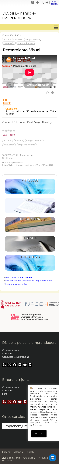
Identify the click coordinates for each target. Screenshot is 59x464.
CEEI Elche (11, 108)
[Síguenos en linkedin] (30, 365)
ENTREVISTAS (30, 218)
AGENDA (30, 238)
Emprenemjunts (16, 380)
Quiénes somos (10, 350)
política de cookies (47, 412)
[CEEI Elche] (7, 106)
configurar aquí (39, 423)
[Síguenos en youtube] (25, 365)
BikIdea (18, 39)
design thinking (33, 39)
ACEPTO (39, 434)
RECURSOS (15, 35)
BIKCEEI (7, 39)
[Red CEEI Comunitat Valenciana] (29, 319)
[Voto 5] (14, 130)
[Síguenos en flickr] (20, 365)
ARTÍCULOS (30, 180)
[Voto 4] (11, 130)
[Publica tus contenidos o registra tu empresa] (37, 2)
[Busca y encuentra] (42, 2)
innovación (8, 43)
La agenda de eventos (16, 284)
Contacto (7, 353)
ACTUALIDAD (30, 257)
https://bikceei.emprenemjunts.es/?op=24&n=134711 (27, 165)
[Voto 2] (6, 130)
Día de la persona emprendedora (19, 15)
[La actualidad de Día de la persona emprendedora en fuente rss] (4, 365)
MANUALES (30, 199)
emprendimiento (26, 43)
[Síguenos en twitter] (9, 365)
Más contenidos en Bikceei (18, 277)
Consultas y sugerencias (15, 357)
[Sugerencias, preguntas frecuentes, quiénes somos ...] (32, 2)
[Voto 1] (3, 130)
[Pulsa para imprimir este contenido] (52, 92)
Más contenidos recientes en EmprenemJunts (28, 280)
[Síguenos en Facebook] (14, 365)
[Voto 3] (8, 130)
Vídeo (5, 35)
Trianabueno (26, 155)
